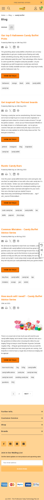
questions (5, 382)
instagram (13, 147)
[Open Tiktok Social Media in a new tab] (23, 443)
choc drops (20, 215)
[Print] (6, 47)
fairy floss (5, 277)
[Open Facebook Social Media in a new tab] (3, 443)
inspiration (28, 147)
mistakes (5, 282)
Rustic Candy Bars (11, 166)
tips (33, 277)
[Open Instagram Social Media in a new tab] (10, 443)
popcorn (11, 215)
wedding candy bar (22, 377)
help (32, 377)
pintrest (4, 147)
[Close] (41, 2)
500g (23, 367)
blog (20, 147)
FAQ (12, 382)
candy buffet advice (8, 372)
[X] (10, 47)
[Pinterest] (18, 47)
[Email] (2, 47)
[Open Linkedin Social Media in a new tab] (17, 443)
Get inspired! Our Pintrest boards (19, 102)
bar (37, 210)
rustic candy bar (7, 210)
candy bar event (7, 377)
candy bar (5, 88)
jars (20, 282)
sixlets (26, 282)
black (21, 83)
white (28, 83)
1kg (17, 367)
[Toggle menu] (4, 8)
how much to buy (7, 367)
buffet (4, 215)
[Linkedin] (14, 47)
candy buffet (36, 83)
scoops (13, 282)
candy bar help (32, 372)
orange (14, 83)
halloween (5, 83)
